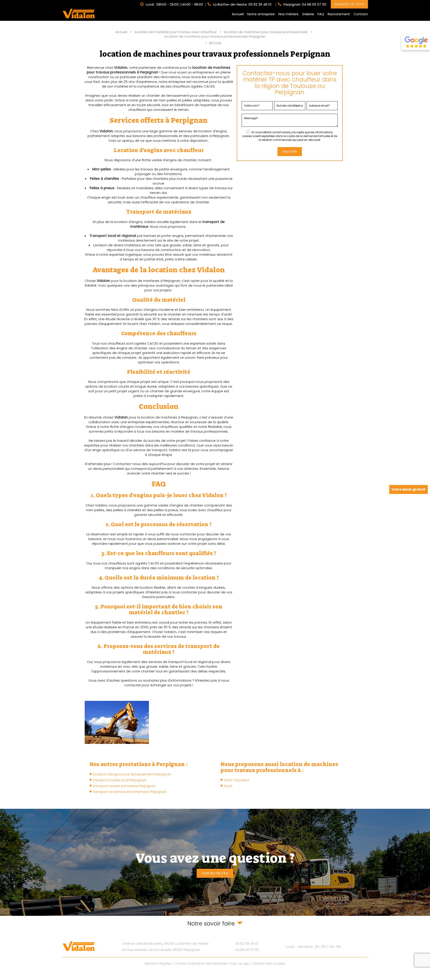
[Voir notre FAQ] (215, 862)
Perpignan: (305, 4)
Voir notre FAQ (215, 873)
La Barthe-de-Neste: (242, 4)
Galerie (308, 14)
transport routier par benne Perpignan (124, 785)
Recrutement (339, 14)
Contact (361, 14)
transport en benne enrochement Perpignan (129, 791)
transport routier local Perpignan (119, 780)
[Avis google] (416, 42)
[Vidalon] (78, 14)
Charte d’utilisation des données (201, 963)
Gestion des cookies (268, 963)
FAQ (321, 14)
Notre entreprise (261, 14)
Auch (228, 785)
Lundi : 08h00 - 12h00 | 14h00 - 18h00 (174, 4)
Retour (215, 43)
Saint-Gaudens (236, 780)
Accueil (238, 14)
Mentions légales (158, 963)
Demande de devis (349, 4)
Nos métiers (288, 14)
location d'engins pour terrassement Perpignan (132, 774)
